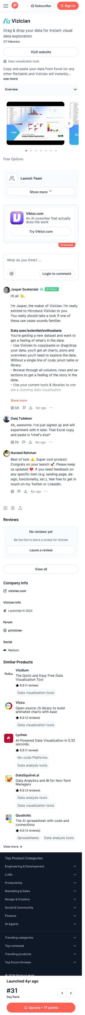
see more (10, 79)
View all (41, 569)
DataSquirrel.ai (27, 775)
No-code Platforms (32, 757)
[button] (6, 290)
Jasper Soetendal (24, 289)
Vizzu (20, 702)
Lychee (21, 735)
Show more (38, 192)
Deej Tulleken (21, 418)
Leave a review (41, 550)
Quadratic (23, 815)
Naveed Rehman (23, 453)
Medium (13, 650)
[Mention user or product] (11, 273)
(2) (17, 408)
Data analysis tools (32, 765)
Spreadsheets (28, 838)
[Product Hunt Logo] (15, 5)
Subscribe (43, 6)
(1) (17, 442)
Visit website (41, 52)
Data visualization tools (23, 61)
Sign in (70, 6)
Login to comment (56, 274)
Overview (11, 89)
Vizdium (22, 670)
